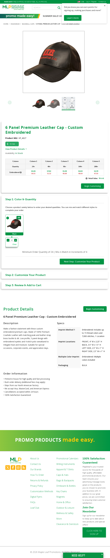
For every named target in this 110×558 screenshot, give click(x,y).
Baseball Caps (28, 24)
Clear (14, 244)
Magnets (60, 496)
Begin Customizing (95, 309)
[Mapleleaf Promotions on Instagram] (18, 467)
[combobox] (47, 8)
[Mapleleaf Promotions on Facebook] (13, 467)
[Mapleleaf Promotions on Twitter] (7, 467)
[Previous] (10, 102)
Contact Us (102, 2)
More (59, 518)
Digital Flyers (36, 496)
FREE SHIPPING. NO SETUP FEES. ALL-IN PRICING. (25, 2)
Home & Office (63, 502)
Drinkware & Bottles (66, 485)
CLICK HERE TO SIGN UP (94, 532)
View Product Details (15, 149)
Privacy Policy (36, 485)
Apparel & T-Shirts (65, 469)
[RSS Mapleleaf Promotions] (23, 467)
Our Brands (35, 469)
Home (5, 24)
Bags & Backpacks (65, 480)
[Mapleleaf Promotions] (13, 8)
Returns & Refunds (39, 480)
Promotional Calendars (67, 458)
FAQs (32, 502)
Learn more (73, 17)
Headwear (15, 24)
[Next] (98, 102)
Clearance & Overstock (67, 524)
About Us (34, 458)
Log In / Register (91, 2)
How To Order (37, 474)
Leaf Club (34, 507)
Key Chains (61, 491)
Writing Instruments (65, 464)
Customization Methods (41, 491)
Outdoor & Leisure (65, 507)
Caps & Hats (62, 474)
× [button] (104, 5)
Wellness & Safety (64, 513)
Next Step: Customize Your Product (82, 261)
